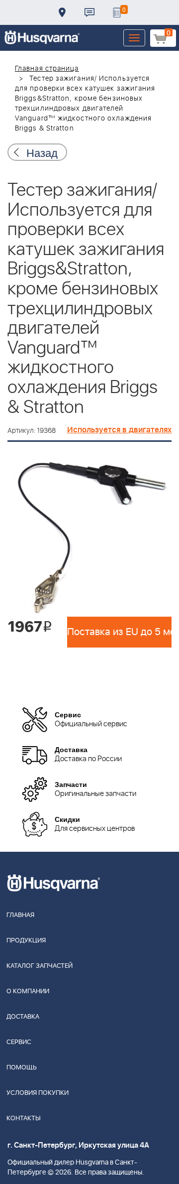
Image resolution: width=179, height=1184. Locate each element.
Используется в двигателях (119, 430)
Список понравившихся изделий (117, 12)
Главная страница (47, 69)
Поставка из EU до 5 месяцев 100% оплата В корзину (119, 632)
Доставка (62, 12)
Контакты (89, 12)
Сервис (18, 1042)
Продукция (26, 940)
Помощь (21, 1067)
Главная (20, 915)
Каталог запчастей (39, 966)
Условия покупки (37, 1093)
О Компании (27, 991)
